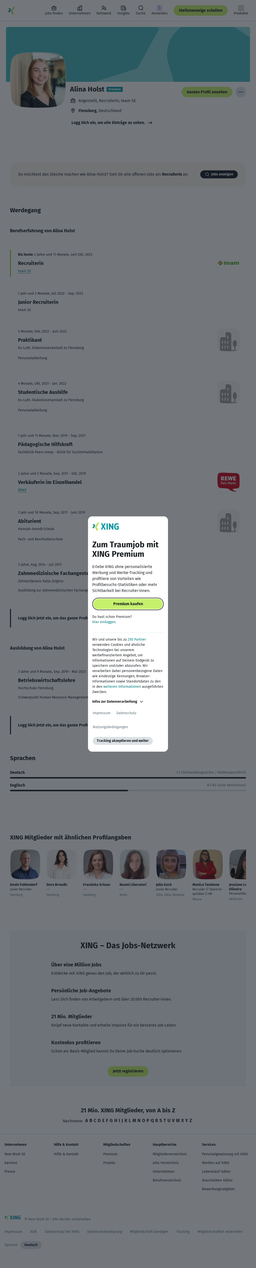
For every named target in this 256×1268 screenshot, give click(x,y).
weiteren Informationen (122, 687)
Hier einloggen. (104, 622)
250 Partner (137, 639)
